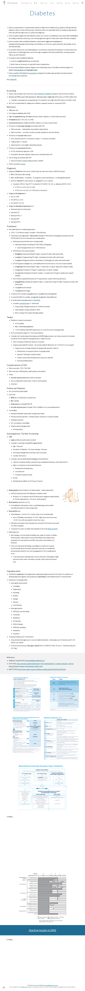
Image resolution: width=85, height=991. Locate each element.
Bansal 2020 (52, 529)
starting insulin (24, 303)
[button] (82, 2)
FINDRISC (40, 94)
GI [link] (51, 3)
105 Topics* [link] (25, 3)
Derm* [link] (42, 3)
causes (23, 164)
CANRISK (48, 94)
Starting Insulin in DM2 (42, 930)
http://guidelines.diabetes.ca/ (34, 660)
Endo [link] (58, 3)
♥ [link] (34, 3)
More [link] (75, 3)
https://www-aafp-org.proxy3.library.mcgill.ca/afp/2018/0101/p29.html (42, 669)
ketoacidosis (32, 73)
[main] (42, 13)
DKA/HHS (13, 79)
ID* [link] (66, 3)
